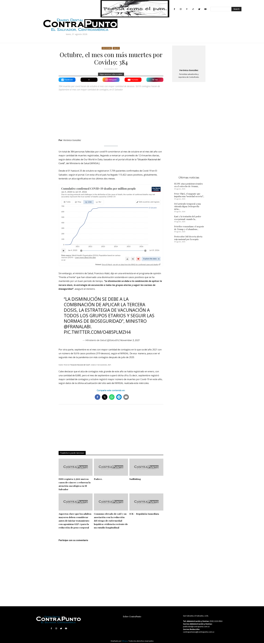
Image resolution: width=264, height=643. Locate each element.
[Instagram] (180, 9)
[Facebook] (174, 9)
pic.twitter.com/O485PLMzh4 (97, 332)
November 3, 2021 (129, 340)
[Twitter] (199, 9)
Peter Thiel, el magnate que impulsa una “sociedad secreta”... (189, 195)
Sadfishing (135, 479)
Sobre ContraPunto (132, 616)
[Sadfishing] (146, 467)
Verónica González (188, 70)
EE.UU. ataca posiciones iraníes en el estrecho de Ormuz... (188, 185)
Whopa (125, 641)
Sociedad (107, 48)
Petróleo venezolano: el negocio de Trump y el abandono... (189, 228)
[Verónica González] (188, 56)
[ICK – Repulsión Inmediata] (146, 502)
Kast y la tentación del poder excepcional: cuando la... (187, 218)
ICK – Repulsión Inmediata (144, 514)
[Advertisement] (111, 112)
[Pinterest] (186, 9)
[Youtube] (205, 9)
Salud (116, 48)
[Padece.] (111, 467)
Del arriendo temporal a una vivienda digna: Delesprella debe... (187, 206)
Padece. (98, 479)
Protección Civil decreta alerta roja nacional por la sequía (188, 238)
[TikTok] (193, 9)
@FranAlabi (77, 326)
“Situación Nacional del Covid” (80, 365)
